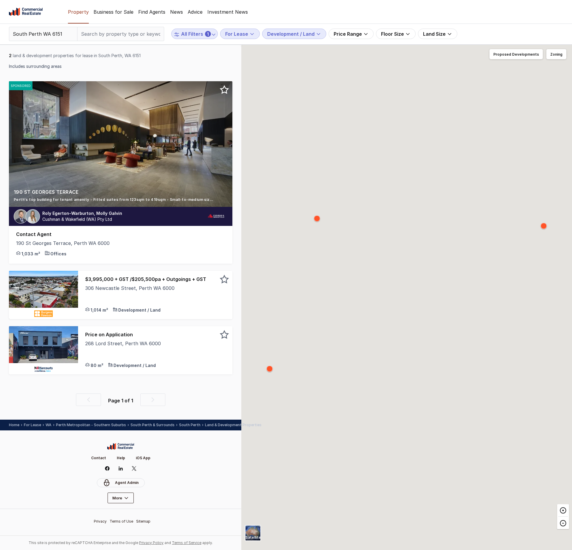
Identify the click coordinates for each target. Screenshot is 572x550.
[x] (134, 468)
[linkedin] (121, 468)
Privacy (100, 521)
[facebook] (107, 468)
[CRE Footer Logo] (120, 446)
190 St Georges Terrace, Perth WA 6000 (63, 243)
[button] (120, 197)
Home (14, 425)
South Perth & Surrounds (152, 425)
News (176, 12)
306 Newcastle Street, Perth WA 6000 (130, 288)
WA (49, 425)
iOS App (143, 458)
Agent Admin (127, 482)
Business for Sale (113, 12)
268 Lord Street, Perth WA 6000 (123, 343)
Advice (195, 12)
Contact (98, 458)
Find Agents (151, 12)
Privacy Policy (151, 542)
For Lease (32, 425)
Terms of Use (121, 521)
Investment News (227, 12)
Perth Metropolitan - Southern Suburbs (91, 425)
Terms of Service (186, 542)
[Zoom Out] (563, 522)
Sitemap (143, 521)
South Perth (189, 425)
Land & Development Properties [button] (233, 425)
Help (121, 458)
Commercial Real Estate (26, 12)
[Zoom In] (563, 510)
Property (78, 12)
